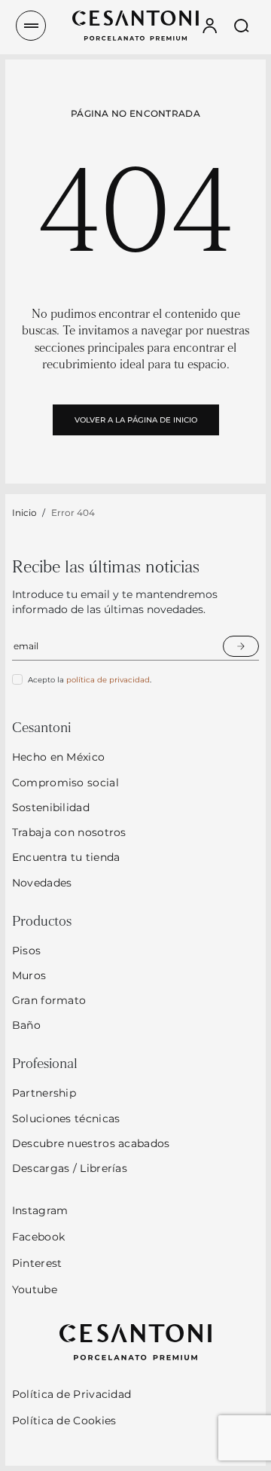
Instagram (40, 1210)
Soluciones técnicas (66, 1118)
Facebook (38, 1237)
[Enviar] (241, 646)
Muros (29, 975)
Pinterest (37, 1263)
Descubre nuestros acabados (91, 1143)
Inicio (24, 512)
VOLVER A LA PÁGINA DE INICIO (136, 420)
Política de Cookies (64, 1420)
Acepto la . (89, 680)
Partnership (44, 1093)
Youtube (34, 1289)
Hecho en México (58, 757)
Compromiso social (65, 782)
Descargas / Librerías (69, 1168)
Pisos (26, 950)
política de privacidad (108, 680)
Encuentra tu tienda (66, 857)
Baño (26, 1025)
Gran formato (49, 1000)
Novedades (42, 883)
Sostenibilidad (51, 807)
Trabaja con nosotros (69, 832)
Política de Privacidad (72, 1394)
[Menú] (31, 26)
